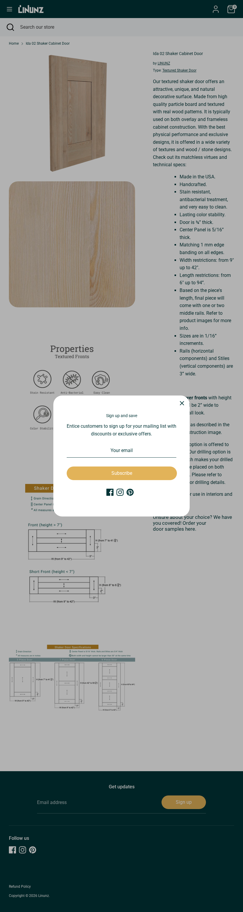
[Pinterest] (130, 492)
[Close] (181, 403)
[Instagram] (120, 492)
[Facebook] (109, 492)
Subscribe (121, 473)
